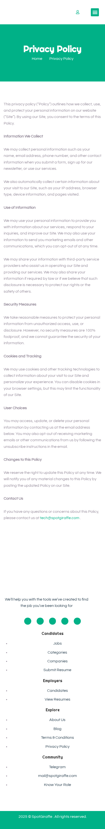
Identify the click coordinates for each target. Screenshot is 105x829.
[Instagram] (40, 621)
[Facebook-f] (27, 621)
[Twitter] (52, 621)
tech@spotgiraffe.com (59, 518)
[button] (95, 12)
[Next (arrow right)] (96, 414)
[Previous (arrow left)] (8, 414)
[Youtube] (64, 621)
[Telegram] (77, 621)
